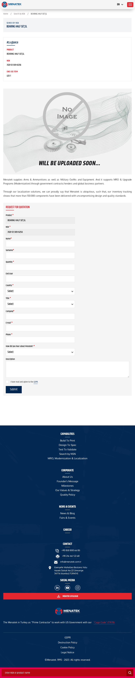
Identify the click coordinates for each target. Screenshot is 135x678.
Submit (13, 389)
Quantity (10, 262)
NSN (8, 227)
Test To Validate (67, 449)
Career (67, 530)
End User (9, 273)
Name (9, 238)
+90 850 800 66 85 (71, 550)
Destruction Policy (67, 642)
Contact (67, 544)
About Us (67, 476)
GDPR (36, 382)
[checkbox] (7, 381)
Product (10, 215)
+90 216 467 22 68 (71, 556)
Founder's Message (67, 481)
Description (10, 359)
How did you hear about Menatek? (20, 346)
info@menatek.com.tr (70, 561)
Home (5, 14)
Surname (10, 250)
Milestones (67, 485)
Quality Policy (67, 494)
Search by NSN (19, 14)
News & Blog (67, 513)
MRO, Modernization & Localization (67, 458)
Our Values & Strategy (67, 490)
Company (10, 311)
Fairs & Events (67, 517)
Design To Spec (67, 445)
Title (8, 298)
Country (10, 285)
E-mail (9, 322)
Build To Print (67, 440)
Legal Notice (67, 652)
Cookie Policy (67, 647)
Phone (9, 334)
